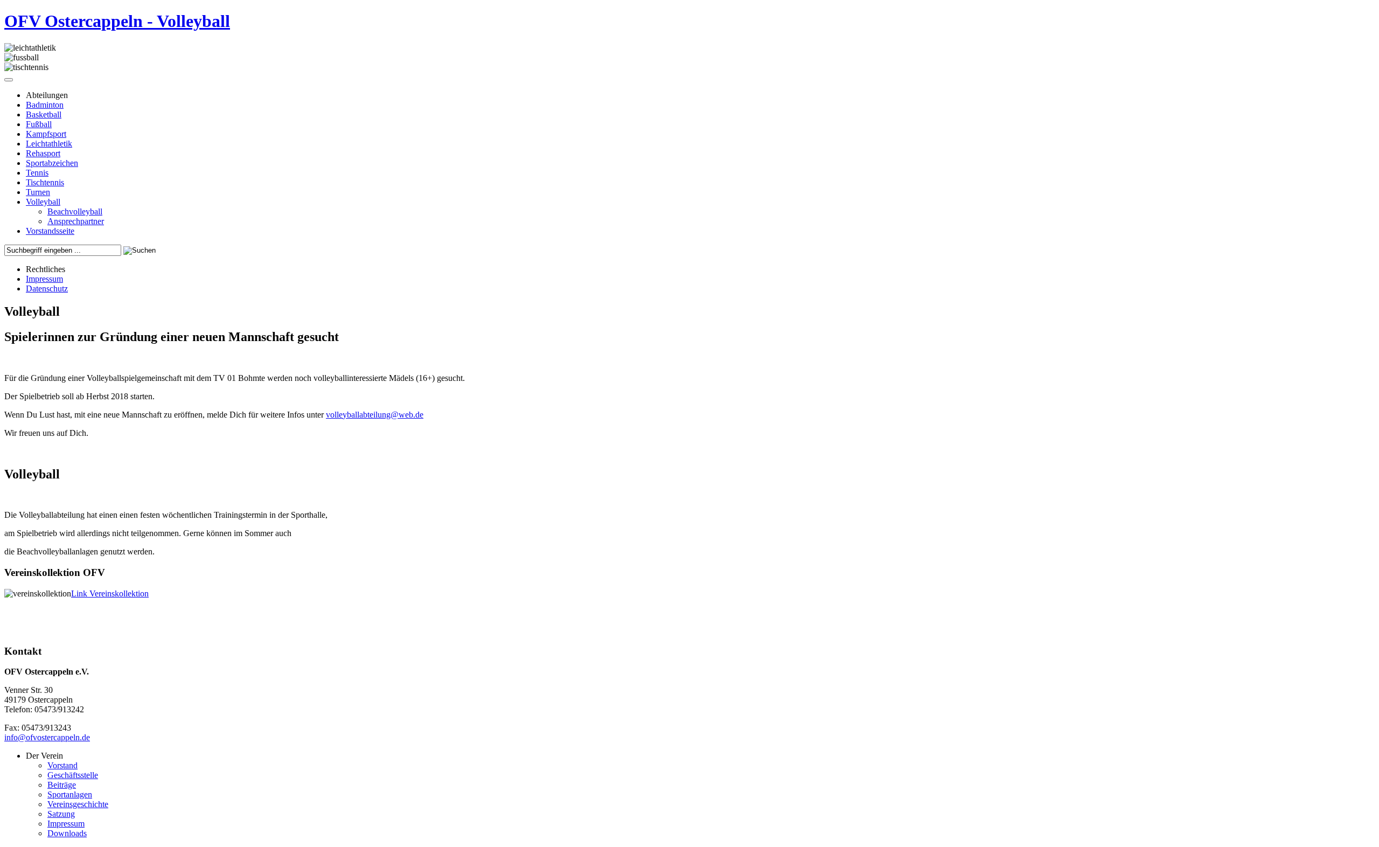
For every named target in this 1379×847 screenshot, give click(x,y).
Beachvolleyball (74, 211)
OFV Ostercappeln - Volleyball (117, 21)
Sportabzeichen (52, 163)
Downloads (67, 833)
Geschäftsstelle (72, 775)
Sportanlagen (69, 794)
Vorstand (62, 765)
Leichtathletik (49, 143)
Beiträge (61, 784)
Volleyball (43, 201)
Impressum (44, 278)
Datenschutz (47, 288)
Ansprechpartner (75, 221)
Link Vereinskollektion (110, 593)
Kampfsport (46, 133)
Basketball (43, 114)
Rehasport (43, 153)
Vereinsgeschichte (77, 804)
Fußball (39, 124)
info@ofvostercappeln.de (47, 737)
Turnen (38, 192)
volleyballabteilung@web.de (374, 414)
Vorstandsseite (50, 230)
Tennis (37, 172)
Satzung (61, 813)
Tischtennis (45, 182)
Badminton (45, 104)
